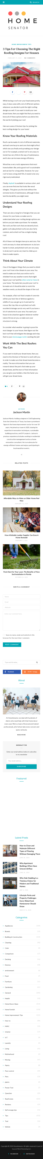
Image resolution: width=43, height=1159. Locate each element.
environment (9, 970)
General (8, 993)
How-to (7, 1021)
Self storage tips (11, 1110)
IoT (6, 1037)
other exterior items (29, 280)
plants (7, 1082)
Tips (6, 1116)
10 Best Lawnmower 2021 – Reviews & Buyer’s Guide (21, 820)
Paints (7, 1065)
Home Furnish (10, 1009)
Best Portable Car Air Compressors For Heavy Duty (21, 951)
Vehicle (7, 1127)
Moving (7, 1060)
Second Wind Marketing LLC (21, 1149)
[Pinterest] (24, 92)
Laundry (8, 1043)
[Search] (31, 2)
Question (8, 1093)
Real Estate (9, 1099)
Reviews (8, 1104)
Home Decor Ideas (11, 1004)
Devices (8, 965)
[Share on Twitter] (18, 92)
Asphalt (11, 183)
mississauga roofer (19, 337)
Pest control (9, 1071)
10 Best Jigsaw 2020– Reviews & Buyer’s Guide (22, 907)
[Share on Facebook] (12, 92)
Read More (21, 734)
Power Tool (21, 946)
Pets (6, 1077)
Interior (7, 1032)
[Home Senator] (21, 20)
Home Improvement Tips (21, 44)
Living (7, 1049)
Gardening (21, 814)
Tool (21, 902)
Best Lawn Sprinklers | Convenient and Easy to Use (21, 864)
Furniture (8, 982)
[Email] (30, 92)
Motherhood (9, 1054)
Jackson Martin (21, 412)
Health (7, 998)
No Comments (29, 58)
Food (6, 976)
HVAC (7, 1026)
